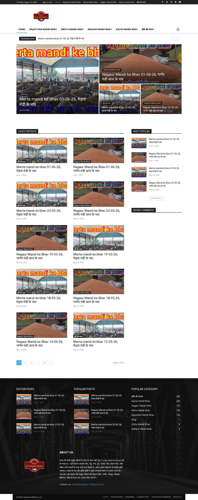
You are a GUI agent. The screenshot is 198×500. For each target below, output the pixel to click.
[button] (178, 29)
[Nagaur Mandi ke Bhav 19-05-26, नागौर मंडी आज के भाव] (41, 237)
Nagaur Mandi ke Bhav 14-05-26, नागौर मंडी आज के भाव (39, 343)
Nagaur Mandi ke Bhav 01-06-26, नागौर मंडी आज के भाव (96, 169)
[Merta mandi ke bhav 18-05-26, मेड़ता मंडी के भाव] (41, 281)
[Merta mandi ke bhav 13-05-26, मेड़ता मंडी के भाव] (98, 325)
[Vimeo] (175, 2)
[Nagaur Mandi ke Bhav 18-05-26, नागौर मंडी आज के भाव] (98, 281)
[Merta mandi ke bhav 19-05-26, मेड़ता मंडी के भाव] (98, 237)
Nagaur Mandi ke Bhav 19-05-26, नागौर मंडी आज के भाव (39, 256)
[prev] (172, 39)
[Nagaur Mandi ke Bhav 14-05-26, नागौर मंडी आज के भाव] (41, 325)
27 (45, 362)
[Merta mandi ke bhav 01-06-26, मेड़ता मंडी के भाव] (57, 79)
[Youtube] (180, 2)
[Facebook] (162, 2)
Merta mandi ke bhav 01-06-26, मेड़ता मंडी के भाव (61, 38)
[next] (177, 39)
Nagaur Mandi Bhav (111, 70)
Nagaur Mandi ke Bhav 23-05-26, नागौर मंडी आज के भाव (96, 212)
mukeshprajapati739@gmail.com (87, 484)
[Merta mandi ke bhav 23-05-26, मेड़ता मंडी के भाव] (119, 99)
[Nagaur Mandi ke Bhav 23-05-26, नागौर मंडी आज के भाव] (161, 99)
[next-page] (51, 362)
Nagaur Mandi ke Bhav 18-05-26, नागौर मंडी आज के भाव (96, 300)
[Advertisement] (122, 16)
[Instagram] (167, 2)
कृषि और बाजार (24, 94)
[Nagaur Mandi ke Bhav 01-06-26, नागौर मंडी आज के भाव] (140, 64)
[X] (171, 2)
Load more (155, 198)
